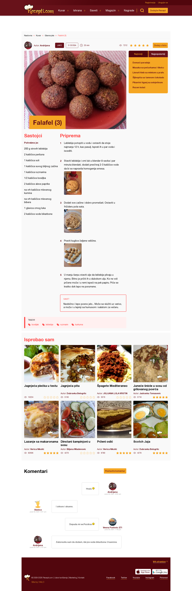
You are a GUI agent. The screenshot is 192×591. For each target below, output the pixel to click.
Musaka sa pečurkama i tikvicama (148, 67)
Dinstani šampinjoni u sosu (78, 427)
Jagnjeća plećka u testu (41, 371)
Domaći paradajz (141, 62)
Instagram (150, 578)
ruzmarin (64, 324)
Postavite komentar (115, 471)
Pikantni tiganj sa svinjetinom (148, 82)
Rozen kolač (139, 87)
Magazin (111, 10)
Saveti (93, 10)
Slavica (38, 509)
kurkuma (79, 324)
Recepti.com (39, 9)
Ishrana (77, 10)
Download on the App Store (143, 571)
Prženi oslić (114, 427)
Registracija (150, 3)
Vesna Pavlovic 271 (112, 527)
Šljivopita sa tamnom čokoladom (148, 77)
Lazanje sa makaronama (41, 427)
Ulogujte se (163, 3)
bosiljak (35, 324)
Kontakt (81, 577)
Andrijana (45, 45)
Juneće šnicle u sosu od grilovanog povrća (150, 371)
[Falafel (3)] (92, 183)
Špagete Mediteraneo (114, 371)
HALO (41, 582)
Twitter (124, 578)
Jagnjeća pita (78, 371)
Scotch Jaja (150, 427)
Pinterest (164, 578)
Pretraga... (142, 10)
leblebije (49, 324)
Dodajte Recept (158, 10)
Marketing (73, 577)
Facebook (110, 578)
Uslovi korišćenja (61, 577)
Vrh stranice (159, 561)
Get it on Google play (160, 571)
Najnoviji (138, 54)
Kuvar (61, 10)
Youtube (136, 578)
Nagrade (129, 10)
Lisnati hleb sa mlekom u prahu (148, 72)
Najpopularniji (158, 54)
